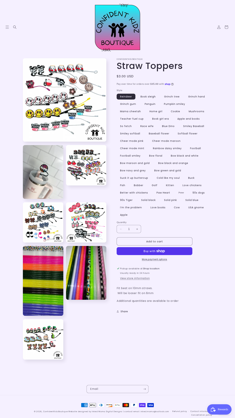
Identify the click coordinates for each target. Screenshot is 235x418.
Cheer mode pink (131, 141)
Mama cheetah (130, 111)
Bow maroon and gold (135, 163)
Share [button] (124, 311)
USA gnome (196, 207)
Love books (158, 207)
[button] (7, 27)
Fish (122, 185)
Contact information (201, 411)
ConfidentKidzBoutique (55, 411)
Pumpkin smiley (174, 104)
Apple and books (188, 118)
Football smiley (130, 155)
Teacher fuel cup (132, 118)
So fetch (126, 126)
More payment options (154, 259)
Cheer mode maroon (166, 141)
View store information (135, 278)
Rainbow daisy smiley (167, 148)
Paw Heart (163, 192)
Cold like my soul (168, 178)
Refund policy (179, 411)
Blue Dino (168, 126)
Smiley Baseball (193, 126)
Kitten (170, 185)
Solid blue (192, 200)
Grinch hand (196, 96)
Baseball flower (159, 133)
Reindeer (126, 96)
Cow (177, 207)
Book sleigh (148, 96)
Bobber (138, 185)
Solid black (148, 200)
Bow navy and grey (133, 170)
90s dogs (199, 192)
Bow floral (155, 155)
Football (195, 148)
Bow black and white (185, 155)
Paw (183, 193)
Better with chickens (134, 192)
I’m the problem (131, 207)
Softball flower (187, 133)
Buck (191, 178)
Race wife (147, 126)
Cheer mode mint (132, 148)
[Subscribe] (144, 389)
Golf (154, 185)
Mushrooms (196, 111)
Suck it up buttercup (134, 178)
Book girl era (160, 118)
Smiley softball (130, 133)
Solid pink (170, 200)
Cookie (175, 111)
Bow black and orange (173, 163)
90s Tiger (126, 200)
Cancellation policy (201, 415)
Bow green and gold (167, 170)
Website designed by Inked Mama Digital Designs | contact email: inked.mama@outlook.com (118, 411)
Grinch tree (172, 96)
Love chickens (192, 185)
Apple (124, 215)
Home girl (155, 111)
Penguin (150, 104)
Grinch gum (128, 104)
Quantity (121, 222)
